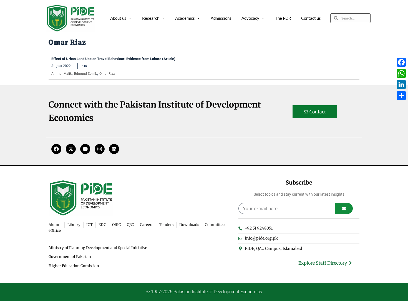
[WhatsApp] (401, 73)
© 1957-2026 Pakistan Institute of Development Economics (204, 291)
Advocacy (250, 18)
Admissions (221, 18)
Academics (185, 18)
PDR (83, 66)
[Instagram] (100, 149)
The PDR (283, 18)
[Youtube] (85, 149)
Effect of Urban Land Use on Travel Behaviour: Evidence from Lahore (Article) (113, 59)
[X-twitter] (71, 149)
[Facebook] (56, 149)
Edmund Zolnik (85, 74)
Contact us (311, 18)
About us (118, 18)
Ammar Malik (61, 74)
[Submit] (344, 208)
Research (150, 18)
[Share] (401, 95)
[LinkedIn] (401, 84)
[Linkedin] (114, 149)
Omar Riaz (107, 74)
